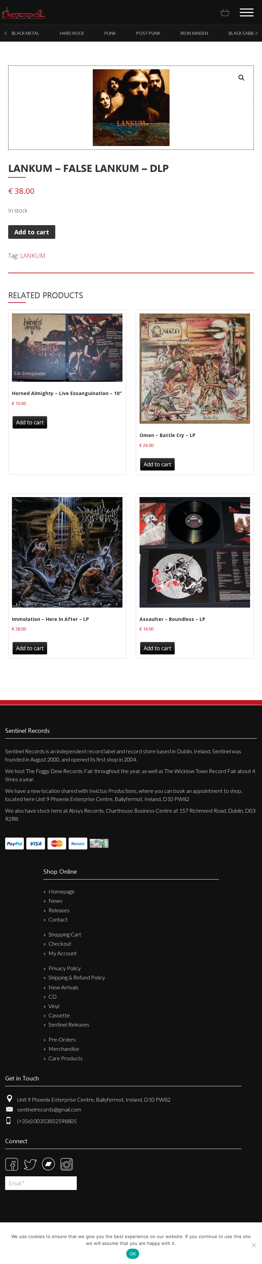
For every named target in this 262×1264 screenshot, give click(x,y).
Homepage (61, 891)
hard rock (72, 33)
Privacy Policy (64, 968)
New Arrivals (63, 987)
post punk (148, 33)
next (257, 33)
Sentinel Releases (68, 1024)
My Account (62, 953)
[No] (253, 1245)
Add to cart (31, 232)
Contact (58, 919)
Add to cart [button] (30, 422)
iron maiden (194, 33)
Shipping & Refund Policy (76, 977)
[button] (241, 78)
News (55, 900)
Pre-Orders (62, 1039)
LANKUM (32, 255)
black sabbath (245, 33)
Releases (59, 910)
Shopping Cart (64, 934)
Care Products (65, 1058)
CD (52, 996)
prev (5, 33)
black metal (25, 33)
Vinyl (53, 1006)
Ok (133, 1253)
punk (110, 33)
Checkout (59, 943)
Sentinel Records (23, 13)
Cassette (59, 1015)
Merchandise (63, 1048)
